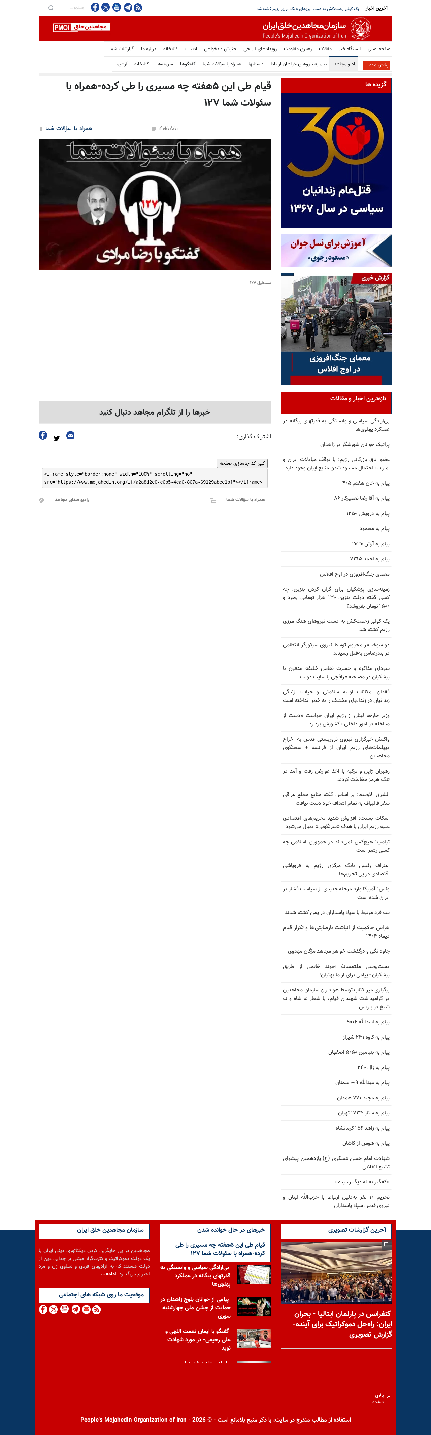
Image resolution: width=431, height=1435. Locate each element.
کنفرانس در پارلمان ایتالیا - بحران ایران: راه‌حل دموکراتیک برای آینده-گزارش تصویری (342, 1324)
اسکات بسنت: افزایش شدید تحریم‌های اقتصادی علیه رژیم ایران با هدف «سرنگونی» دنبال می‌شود (336, 822)
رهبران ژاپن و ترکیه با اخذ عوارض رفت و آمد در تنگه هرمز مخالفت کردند (336, 775)
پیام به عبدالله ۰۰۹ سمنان (362, 1083)
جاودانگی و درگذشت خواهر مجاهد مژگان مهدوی (339, 951)
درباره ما (148, 49)
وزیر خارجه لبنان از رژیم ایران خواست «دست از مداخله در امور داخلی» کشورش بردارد (336, 720)
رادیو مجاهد (345, 64)
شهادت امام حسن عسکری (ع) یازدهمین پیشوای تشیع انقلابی (336, 1162)
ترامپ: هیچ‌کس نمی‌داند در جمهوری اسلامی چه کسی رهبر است (336, 846)
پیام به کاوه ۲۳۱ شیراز (366, 1037)
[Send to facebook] (43, 435)
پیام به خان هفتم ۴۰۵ (366, 483)
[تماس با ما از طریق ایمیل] (86, 1309)
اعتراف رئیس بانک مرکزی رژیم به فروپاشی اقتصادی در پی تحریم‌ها (336, 869)
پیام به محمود (375, 529)
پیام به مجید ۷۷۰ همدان (363, 1098)
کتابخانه (170, 49)
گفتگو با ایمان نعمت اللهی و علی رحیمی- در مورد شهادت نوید (198, 1340)
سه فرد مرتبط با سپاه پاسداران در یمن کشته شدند (337, 913)
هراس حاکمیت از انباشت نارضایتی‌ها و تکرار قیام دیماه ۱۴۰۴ (336, 932)
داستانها (256, 64)
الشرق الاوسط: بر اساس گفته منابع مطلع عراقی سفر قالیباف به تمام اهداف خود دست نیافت (336, 799)
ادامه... (108, 1274)
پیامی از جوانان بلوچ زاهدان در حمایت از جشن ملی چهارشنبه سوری (195, 1308)
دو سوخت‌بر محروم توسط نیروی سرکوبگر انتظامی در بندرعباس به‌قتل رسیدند (298, 9)
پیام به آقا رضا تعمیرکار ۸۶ (362, 498)
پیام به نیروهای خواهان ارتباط (299, 64)
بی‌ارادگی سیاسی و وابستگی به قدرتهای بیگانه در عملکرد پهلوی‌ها (336, 425)
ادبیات (191, 49)
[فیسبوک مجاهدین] (95, 7)
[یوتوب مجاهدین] (116, 7)
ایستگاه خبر (350, 49)
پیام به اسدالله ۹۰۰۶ (368, 1022)
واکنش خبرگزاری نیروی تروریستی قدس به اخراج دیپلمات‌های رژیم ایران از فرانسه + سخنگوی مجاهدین (336, 747)
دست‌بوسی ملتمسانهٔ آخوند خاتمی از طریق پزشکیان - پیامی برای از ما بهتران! (336, 971)
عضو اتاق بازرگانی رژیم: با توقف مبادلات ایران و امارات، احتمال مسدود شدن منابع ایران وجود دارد (336, 464)
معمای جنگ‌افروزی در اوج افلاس (355, 574)
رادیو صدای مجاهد (72, 500)
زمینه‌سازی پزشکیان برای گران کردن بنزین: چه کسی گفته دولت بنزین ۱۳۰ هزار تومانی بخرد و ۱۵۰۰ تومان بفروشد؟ (336, 598)
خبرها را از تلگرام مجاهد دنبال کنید (154, 412)
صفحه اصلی (379, 49)
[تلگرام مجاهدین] (127, 7)
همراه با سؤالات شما (222, 64)
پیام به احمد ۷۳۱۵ (370, 559)
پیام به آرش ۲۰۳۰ (371, 544)
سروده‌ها (164, 64)
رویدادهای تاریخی (260, 49)
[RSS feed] (138, 7)
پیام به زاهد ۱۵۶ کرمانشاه (363, 1128)
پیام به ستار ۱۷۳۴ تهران (364, 1113)
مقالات (325, 49)
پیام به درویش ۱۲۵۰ (368, 514)
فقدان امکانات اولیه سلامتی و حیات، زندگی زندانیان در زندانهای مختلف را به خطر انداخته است (336, 696)
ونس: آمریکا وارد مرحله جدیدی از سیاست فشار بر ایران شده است (336, 893)
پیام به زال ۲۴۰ (373, 1068)
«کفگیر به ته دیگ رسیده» (362, 1182)
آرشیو (122, 64)
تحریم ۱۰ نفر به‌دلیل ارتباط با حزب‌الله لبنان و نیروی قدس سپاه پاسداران (336, 1201)
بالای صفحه (379, 1397)
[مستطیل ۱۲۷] (155, 204)
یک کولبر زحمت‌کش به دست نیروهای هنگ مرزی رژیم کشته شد (336, 625)
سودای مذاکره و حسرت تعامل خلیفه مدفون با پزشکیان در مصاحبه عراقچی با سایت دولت (336, 672)
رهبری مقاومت (298, 49)
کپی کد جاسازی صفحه (242, 463)
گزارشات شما (121, 49)
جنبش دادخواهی (220, 49)
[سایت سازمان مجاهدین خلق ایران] (215, 28)
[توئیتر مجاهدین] (105, 7)
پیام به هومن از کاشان (366, 1143)
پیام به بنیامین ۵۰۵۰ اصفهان (359, 1052)
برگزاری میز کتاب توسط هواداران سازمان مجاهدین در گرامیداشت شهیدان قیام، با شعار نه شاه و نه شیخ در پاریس (336, 998)
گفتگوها (188, 64)
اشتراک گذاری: (253, 437)
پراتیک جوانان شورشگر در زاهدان (355, 445)
